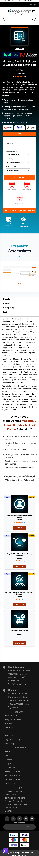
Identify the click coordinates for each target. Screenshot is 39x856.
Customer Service (13, 807)
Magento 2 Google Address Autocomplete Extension (19, 592)
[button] (32, 271)
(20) (23, 599)
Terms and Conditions (15, 798)
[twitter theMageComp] (19, 818)
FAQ (5, 312)
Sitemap (8, 811)
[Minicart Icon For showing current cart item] (33, 12)
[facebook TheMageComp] (7, 818)
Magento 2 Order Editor (19, 630)
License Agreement (14, 791)
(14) (23, 523)
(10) (23, 561)
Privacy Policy (11, 794)
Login (30, 5)
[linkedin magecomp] (32, 818)
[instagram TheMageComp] (13, 818)
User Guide (19, 48)
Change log (8, 307)
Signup (35, 5)
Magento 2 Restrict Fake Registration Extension (19, 516)
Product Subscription (14, 801)
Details (6, 299)
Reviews (7, 303)
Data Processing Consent (16, 804)
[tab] (19, 299)
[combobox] (19, 18)
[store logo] (19, 12)
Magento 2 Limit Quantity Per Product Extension (19, 554)
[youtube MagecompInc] (25, 818)
